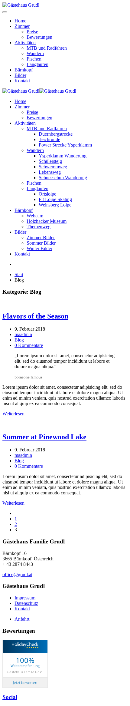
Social (9, 697)
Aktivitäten (25, 42)
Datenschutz (26, 603)
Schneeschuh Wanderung (63, 177)
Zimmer (22, 26)
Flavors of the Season (35, 316)
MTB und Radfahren (47, 48)
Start (19, 274)
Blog (19, 339)
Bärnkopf (24, 69)
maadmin (23, 334)
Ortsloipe (47, 193)
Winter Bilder (39, 248)
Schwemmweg (53, 166)
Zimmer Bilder (41, 237)
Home (20, 20)
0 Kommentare (29, 345)
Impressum (25, 597)
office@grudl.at (17, 574)
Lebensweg (50, 172)
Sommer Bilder (41, 243)
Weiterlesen (13, 413)
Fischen (34, 58)
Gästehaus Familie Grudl (25, 672)
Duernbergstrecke (56, 134)
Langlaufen (37, 64)
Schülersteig (50, 161)
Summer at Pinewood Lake (44, 437)
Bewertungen (39, 37)
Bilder (20, 75)
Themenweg (38, 226)
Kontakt (22, 80)
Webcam (35, 215)
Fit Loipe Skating (55, 199)
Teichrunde (49, 139)
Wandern (35, 53)
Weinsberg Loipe (55, 204)
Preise (32, 31)
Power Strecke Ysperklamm (65, 144)
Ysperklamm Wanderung (62, 155)
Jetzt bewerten (25, 682)
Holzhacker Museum (47, 221)
